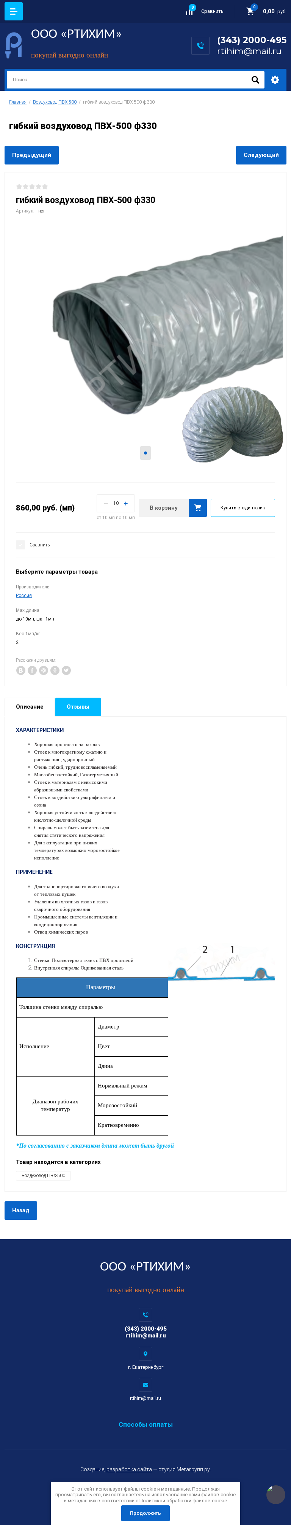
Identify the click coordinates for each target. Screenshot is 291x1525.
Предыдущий (31, 155)
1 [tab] (145, 453)
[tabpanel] (145, 347)
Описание (30, 706)
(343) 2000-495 (251, 40)
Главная (18, 102)
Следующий (261, 155)
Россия (24, 595)
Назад (21, 1210)
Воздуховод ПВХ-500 (55, 102)
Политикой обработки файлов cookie (183, 1500)
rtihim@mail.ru (249, 51)
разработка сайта (129, 1469)
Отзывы (78, 706)
